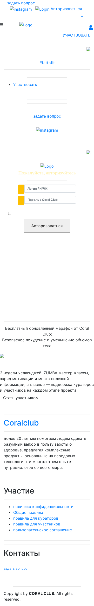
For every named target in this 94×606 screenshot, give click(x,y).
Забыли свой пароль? (47, 236)
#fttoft (47, 62)
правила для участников (36, 524)
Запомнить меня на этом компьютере (49, 213)
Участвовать (25, 84)
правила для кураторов (35, 518)
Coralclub (21, 422)
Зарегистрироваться (47, 308)
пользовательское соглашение (42, 529)
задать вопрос (47, 116)
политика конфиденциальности (43, 506)
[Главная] (26, 24)
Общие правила (28, 512)
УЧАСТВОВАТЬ (76, 35)
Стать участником (21, 397)
